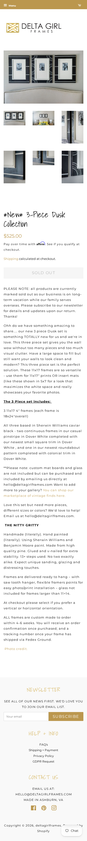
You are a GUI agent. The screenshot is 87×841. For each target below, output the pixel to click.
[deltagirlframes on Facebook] (33, 809)
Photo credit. (16, 649)
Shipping (11, 259)
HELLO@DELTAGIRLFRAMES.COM (43, 794)
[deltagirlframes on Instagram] (54, 809)
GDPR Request (43, 761)
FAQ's (43, 744)
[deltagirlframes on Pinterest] (43, 809)
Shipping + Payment (43, 750)
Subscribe (66, 716)
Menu (12, 5)
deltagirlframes (48, 825)
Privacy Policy (43, 756)
